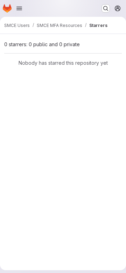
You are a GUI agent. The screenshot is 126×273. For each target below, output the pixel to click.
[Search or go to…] (106, 8)
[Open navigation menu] (19, 8)
